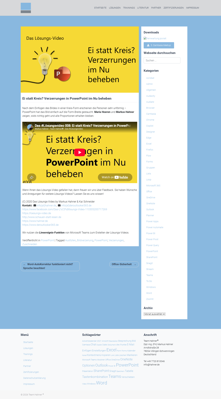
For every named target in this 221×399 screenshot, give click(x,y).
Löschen (122, 355)
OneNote (150, 203)
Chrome (150, 120)
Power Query (152, 245)
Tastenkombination (95, 377)
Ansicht (105, 341)
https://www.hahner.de (35, 221)
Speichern (120, 371)
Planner (150, 215)
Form (119, 351)
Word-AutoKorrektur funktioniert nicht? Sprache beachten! (48, 266)
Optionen (88, 365)
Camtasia (151, 114)
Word (149, 293)
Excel (148, 143)
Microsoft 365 (153, 185)
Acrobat (150, 78)
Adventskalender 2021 (92, 341)
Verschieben (128, 377)
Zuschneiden (29, 244)
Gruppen (150, 167)
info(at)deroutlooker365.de (76, 205)
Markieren (132, 355)
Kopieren (106, 355)
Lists (148, 173)
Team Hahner (36, 394)
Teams (149, 275)
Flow (148, 155)
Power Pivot (152, 239)
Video (84, 384)
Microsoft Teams (89, 360)
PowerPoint (47, 240)
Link (112, 355)
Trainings (129, 7)
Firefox (149, 149)
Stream (150, 269)
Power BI (150, 233)
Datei (104, 344)
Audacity (150, 96)
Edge (148, 137)
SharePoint (151, 257)
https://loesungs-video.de (36, 213)
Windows (151, 287)
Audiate (150, 102)
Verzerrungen (116, 240)
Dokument (112, 345)
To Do (149, 281)
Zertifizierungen (174, 7)
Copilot (149, 125)
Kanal (84, 355)
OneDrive (150, 197)
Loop (148, 179)
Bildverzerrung (85, 240)
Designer (150, 131)
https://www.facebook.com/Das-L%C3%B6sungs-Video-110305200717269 (64, 209)
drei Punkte (121, 344)
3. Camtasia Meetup (160, 45)
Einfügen (86, 350)
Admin (149, 84)
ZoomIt (150, 299)
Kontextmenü (94, 355)
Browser (150, 108)
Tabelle (129, 371)
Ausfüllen (70, 240)
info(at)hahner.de (46, 205)
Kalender (131, 350)
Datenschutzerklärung (34, 378)
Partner (156, 7)
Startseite (100, 7)
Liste (117, 355)
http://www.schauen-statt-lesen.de (41, 217)
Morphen (101, 360)
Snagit (149, 263)
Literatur (143, 7)
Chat (93, 344)
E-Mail (130, 344)
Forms (149, 161)
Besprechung (125, 341)
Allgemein (151, 90)
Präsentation (87, 371)
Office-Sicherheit (122, 264)
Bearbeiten (113, 341)
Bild (134, 341)
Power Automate (154, 227)
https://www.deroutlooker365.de (40, 224)
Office (149, 191)
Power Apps (152, 221)
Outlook (150, 209)
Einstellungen (99, 350)
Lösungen (115, 7)
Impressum (192, 7)
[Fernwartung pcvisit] (155, 38)
